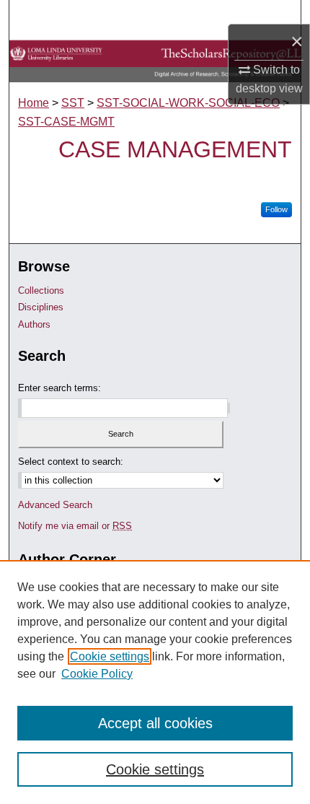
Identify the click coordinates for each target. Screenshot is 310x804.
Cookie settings (109, 656)
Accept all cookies (155, 723)
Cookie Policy (97, 674)
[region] (155, 682)
